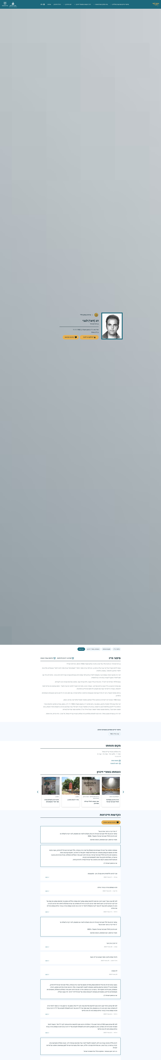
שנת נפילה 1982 (114, 734)
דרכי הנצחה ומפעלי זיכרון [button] (83, 4)
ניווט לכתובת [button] (114, 764)
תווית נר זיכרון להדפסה (64, 658)
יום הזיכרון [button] (68, 4)
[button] (71, 337)
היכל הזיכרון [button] (57, 4)
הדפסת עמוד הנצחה (46, 658)
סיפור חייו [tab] (116, 649)
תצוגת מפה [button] (114, 761)
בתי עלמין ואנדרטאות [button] (101, 4)
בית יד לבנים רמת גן (73, 800)
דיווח (46, 877)
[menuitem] (119, 4)
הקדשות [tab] (81, 649)
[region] (80, 791)
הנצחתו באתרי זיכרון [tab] (93, 649)
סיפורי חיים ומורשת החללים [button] (120, 4)
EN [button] (41, 4)
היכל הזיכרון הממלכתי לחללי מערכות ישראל (112, 801)
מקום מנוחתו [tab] (106, 649)
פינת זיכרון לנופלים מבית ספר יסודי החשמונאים (52, 801)
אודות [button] (49, 4)
